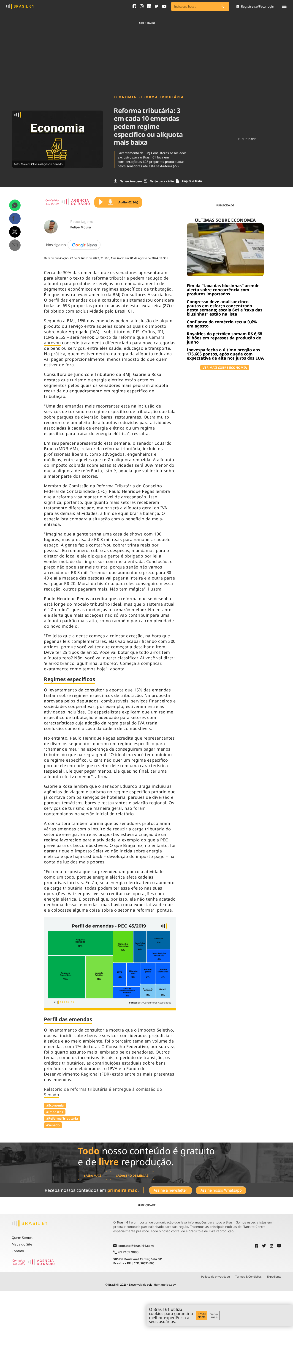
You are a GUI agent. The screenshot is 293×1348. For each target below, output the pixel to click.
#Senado (53, 1125)
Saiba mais (92, 1175)
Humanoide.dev (165, 1285)
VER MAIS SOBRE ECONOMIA (225, 367)
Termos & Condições (248, 1276)
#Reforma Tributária (62, 1118)
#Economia (55, 1105)
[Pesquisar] (222, 6)
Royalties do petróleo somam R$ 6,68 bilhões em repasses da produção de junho (224, 338)
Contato (18, 1251)
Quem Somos (22, 1237)
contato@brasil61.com (136, 1246)
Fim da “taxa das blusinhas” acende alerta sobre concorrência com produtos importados (223, 289)
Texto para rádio (162, 181)
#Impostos (54, 1112)
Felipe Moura (80, 227)
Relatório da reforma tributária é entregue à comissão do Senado (103, 1091)
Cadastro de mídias (132, 1175)
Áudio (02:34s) (128, 202)
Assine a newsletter (170, 1190)
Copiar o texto (192, 181)
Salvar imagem (131, 181)
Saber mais (214, 1315)
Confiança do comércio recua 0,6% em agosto (222, 324)
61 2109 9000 (128, 1252)
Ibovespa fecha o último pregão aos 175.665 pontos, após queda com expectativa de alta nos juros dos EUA (225, 354)
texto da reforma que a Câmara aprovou (104, 339)
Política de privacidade (215, 1276)
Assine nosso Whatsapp (221, 1190)
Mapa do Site (22, 1244)
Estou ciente (202, 1315)
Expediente (274, 1276)
